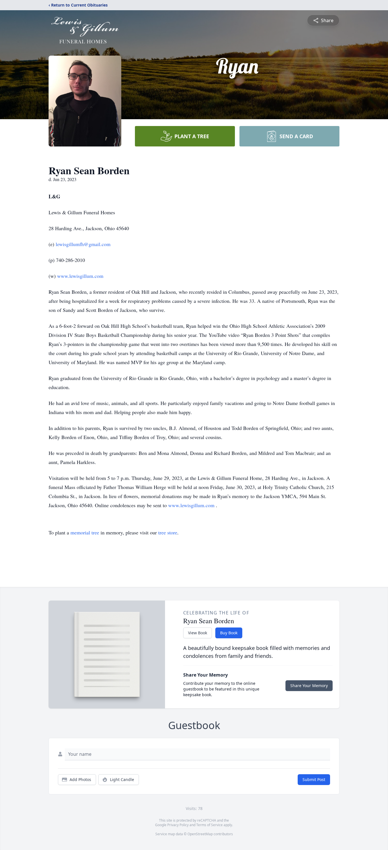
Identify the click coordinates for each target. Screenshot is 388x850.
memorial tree (84, 532)
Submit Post (314, 779)
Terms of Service (209, 824)
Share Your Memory (309, 685)
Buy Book (228, 632)
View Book (197, 632)
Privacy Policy (178, 824)
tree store (167, 532)
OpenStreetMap (200, 834)
